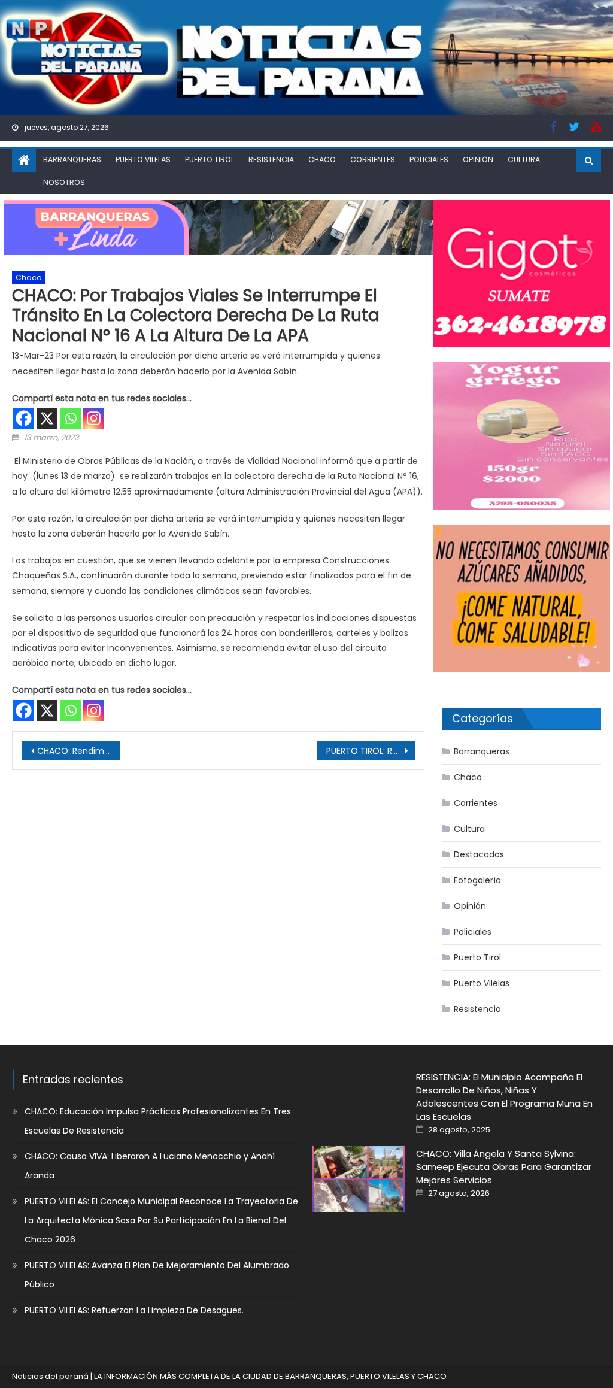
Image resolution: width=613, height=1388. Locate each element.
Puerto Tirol (209, 159)
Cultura (524, 159)
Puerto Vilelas (143, 159)
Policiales (428, 159)
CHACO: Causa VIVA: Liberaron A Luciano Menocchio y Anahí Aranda (150, 1165)
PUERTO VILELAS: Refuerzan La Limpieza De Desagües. (134, 1310)
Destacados (479, 854)
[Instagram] (93, 418)
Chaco (322, 159)
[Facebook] (23, 418)
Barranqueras (72, 159)
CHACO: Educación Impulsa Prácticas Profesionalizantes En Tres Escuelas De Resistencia (158, 1121)
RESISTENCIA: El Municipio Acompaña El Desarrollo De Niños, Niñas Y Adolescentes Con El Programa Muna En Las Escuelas (504, 1097)
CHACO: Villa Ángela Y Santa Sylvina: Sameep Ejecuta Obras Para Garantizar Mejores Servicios (503, 1166)
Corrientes (372, 159)
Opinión (478, 159)
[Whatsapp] (70, 418)
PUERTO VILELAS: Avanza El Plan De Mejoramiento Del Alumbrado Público (157, 1274)
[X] (47, 418)
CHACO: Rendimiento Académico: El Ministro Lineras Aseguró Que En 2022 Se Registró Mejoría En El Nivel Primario (78, 751)
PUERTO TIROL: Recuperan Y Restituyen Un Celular (370, 751)
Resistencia (271, 159)
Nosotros (64, 182)
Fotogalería (477, 880)
